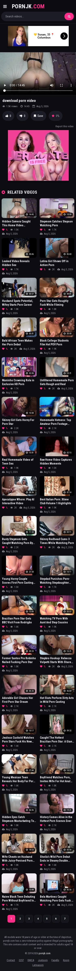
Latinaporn (38, 965)
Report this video (65, 126)
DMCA (31, 960)
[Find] (69, 16)
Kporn (66, 960)
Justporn (43, 960)
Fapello (55, 960)
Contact (11, 960)
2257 (21, 960)
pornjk (28, 6)
